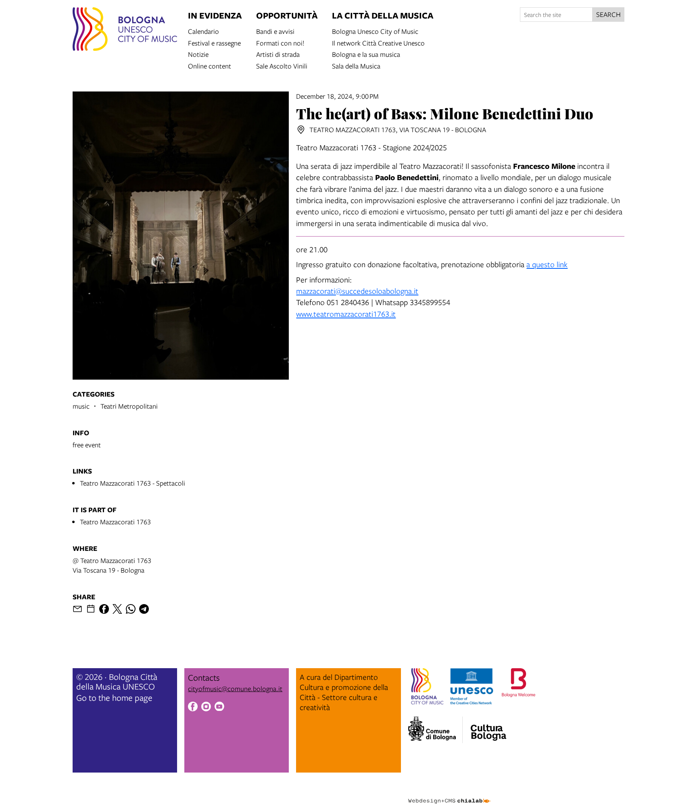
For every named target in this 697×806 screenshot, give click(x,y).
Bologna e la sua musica (366, 54)
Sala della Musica (356, 65)
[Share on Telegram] (144, 609)
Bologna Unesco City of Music (375, 31)
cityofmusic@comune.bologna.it (235, 688)
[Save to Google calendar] (91, 609)
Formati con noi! (280, 42)
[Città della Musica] (488, 727)
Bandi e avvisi (275, 31)
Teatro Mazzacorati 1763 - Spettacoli (132, 483)
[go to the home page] (125, 30)
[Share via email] (77, 609)
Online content (209, 65)
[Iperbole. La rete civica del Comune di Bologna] (435, 730)
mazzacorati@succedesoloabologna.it (357, 291)
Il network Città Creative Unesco (378, 42)
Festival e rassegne (214, 42)
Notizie (198, 54)
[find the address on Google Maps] (301, 130)
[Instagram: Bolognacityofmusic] (206, 708)
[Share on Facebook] (104, 609)
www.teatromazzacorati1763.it (346, 314)
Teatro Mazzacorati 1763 (115, 521)
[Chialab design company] (449, 794)
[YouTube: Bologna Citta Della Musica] (219, 708)
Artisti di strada (278, 54)
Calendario (203, 31)
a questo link (547, 264)
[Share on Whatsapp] (131, 609)
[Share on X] (117, 609)
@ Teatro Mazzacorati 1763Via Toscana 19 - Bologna (112, 565)
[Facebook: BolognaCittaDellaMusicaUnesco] (193, 708)
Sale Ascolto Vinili (281, 65)
